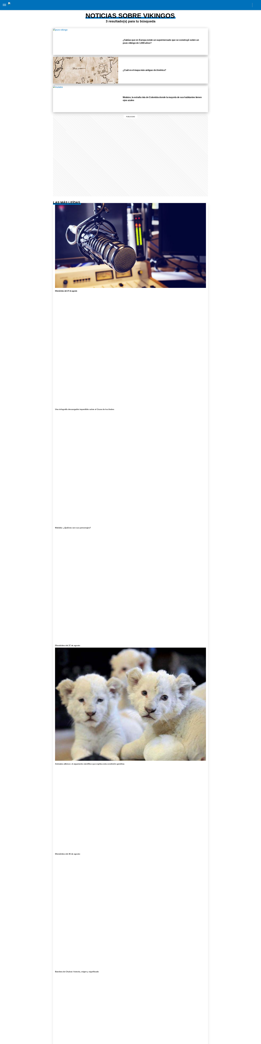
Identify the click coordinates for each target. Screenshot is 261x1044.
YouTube (248, 5)
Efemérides (128, 11)
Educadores (56, 11)
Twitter (242, 5)
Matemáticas (112, 11)
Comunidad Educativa (128, 5)
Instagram (224, 5)
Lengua (98, 11)
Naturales (85, 11)
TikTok (236, 5)
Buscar (256, 5)
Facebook (230, 5)
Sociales (71, 11)
